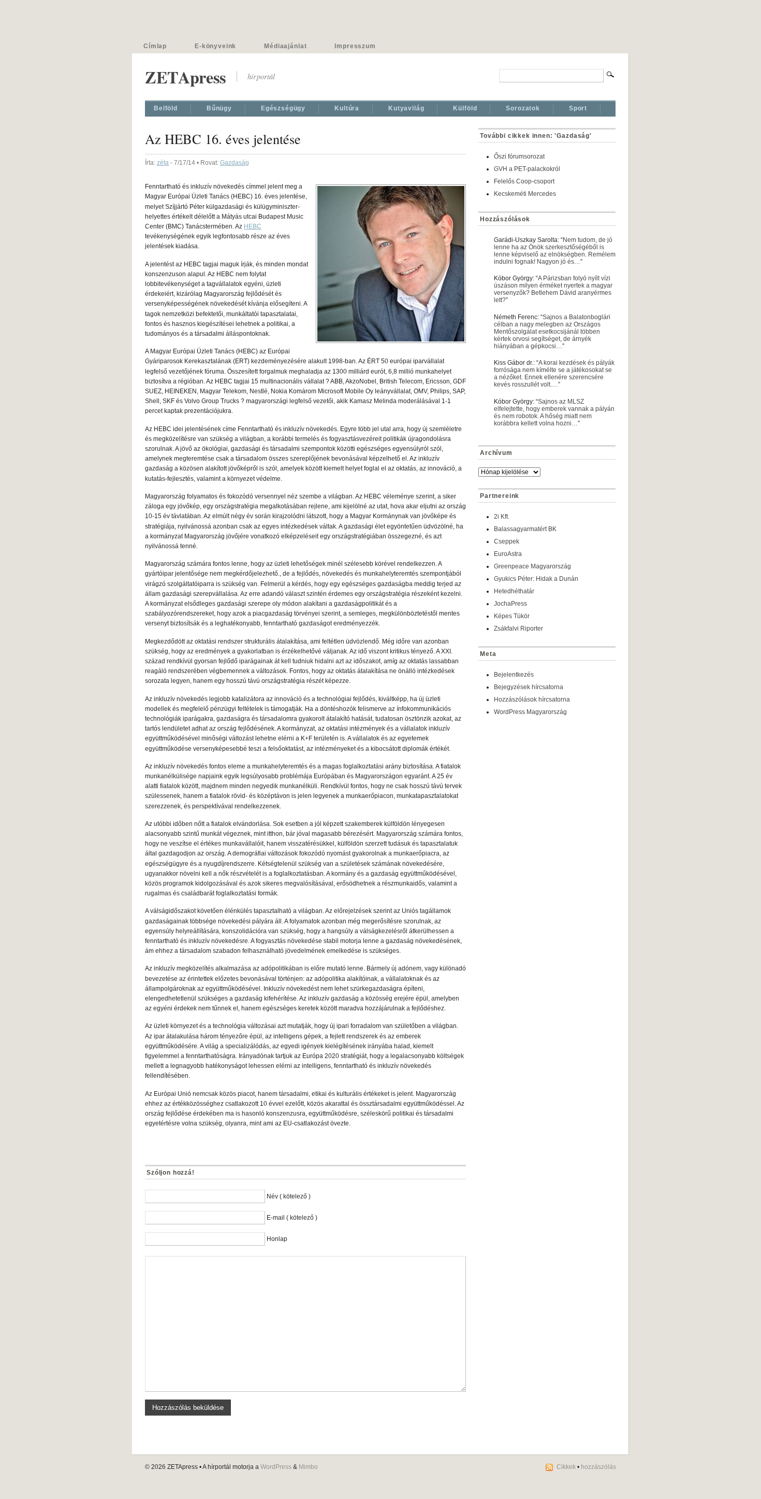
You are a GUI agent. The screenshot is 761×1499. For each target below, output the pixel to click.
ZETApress (185, 77)
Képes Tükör (512, 616)
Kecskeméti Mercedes (525, 193)
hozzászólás (598, 1467)
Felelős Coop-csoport (524, 181)
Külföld (465, 108)
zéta (163, 162)
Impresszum (354, 46)
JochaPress (510, 603)
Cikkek (566, 1467)
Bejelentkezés (514, 674)
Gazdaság (234, 162)
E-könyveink (215, 46)
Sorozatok (523, 108)
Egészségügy (283, 108)
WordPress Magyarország (530, 712)
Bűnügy (219, 108)
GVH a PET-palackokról (527, 169)
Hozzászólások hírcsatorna (532, 699)
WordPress (275, 1467)
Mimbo (308, 1467)
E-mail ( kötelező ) (292, 1217)
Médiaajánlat (285, 46)
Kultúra (346, 108)
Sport (578, 108)
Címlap (155, 46)
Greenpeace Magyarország (532, 566)
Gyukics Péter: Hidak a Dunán (536, 578)
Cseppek (506, 541)
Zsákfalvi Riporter (518, 628)
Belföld (166, 108)
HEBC (252, 226)
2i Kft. (501, 516)
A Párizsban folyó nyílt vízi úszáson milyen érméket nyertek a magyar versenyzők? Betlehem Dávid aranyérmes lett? (553, 289)
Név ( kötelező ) (289, 1196)
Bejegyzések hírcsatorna (528, 687)
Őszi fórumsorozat (519, 156)
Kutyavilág (406, 108)
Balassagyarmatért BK (525, 529)
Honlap (277, 1239)
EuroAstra (508, 554)
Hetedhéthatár (514, 591)
